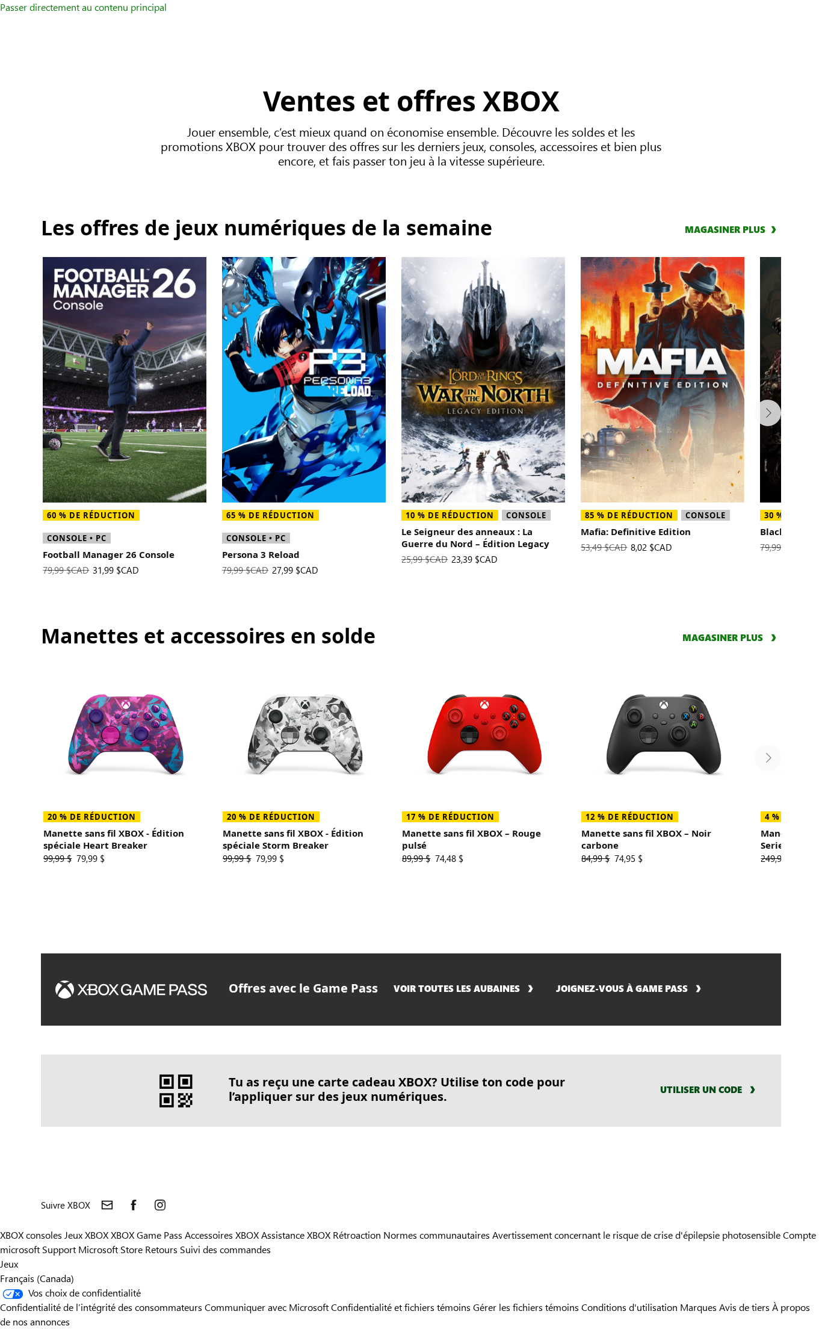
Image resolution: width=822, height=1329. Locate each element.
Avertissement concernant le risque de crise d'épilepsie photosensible (636, 1234)
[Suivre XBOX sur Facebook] (133, 1205)
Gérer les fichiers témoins (526, 1307)
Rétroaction (357, 1234)
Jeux (9, 1263)
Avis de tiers (744, 1307)
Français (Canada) (37, 1278)
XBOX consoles (31, 1234)
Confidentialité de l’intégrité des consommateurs (101, 1307)
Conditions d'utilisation (630, 1307)
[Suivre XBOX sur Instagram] (160, 1205)
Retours (161, 1249)
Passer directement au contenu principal (83, 7)
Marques (698, 1307)
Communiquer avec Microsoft (267, 1307)
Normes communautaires (436, 1234)
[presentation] (768, 413)
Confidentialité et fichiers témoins (401, 1307)
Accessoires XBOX (223, 1234)
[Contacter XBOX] (107, 1205)
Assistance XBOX (297, 1234)
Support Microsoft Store (92, 1249)
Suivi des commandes (225, 1249)
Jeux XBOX (87, 1234)
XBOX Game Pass (146, 1234)
